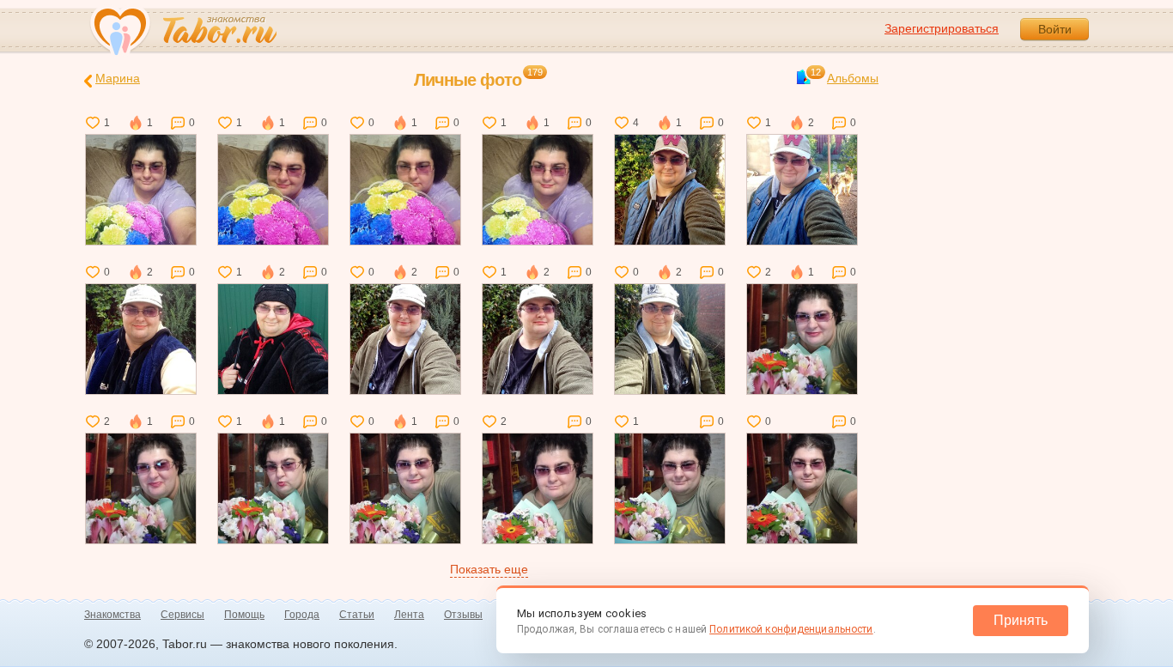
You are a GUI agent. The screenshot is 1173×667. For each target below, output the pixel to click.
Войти (1055, 29)
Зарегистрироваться (941, 28)
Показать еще (489, 569)
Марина (117, 78)
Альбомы (844, 77)
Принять (1021, 620)
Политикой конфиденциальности (790, 629)
